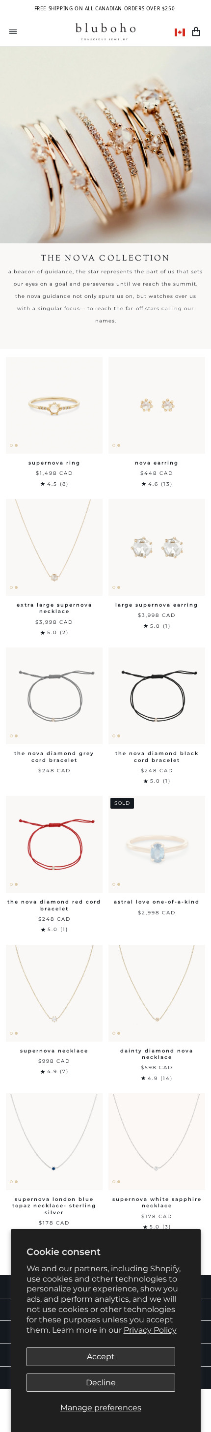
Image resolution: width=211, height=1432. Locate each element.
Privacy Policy (150, 1330)
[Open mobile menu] (13, 31)
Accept (101, 1356)
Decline (101, 1382)
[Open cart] (196, 32)
